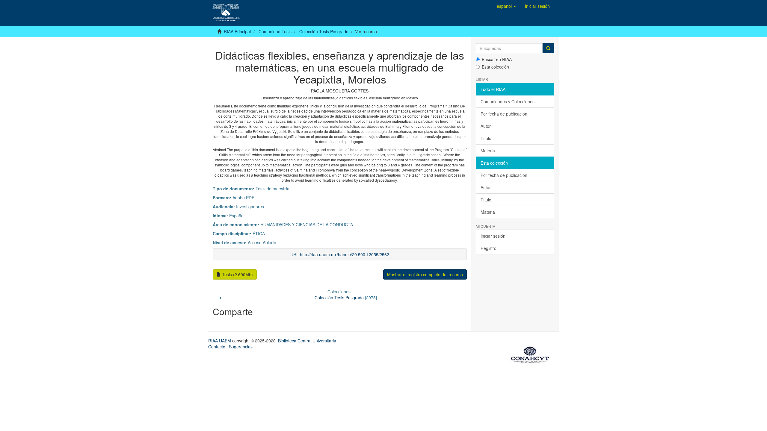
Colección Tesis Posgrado (323, 31)
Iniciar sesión (493, 236)
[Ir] (548, 48)
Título (486, 138)
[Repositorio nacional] (532, 354)
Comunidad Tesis (275, 31)
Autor (486, 126)
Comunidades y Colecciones (508, 101)
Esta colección (495, 67)
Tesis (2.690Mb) (237, 274)
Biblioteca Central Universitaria (307, 341)
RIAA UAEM (220, 341)
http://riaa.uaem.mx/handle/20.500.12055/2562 (344, 254)
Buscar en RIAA (497, 59)
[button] (506, 6)
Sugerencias (241, 347)
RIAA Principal (237, 31)
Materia (488, 151)
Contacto (216, 347)
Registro (488, 248)
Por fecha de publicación (504, 114)
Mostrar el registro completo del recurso (425, 274)
